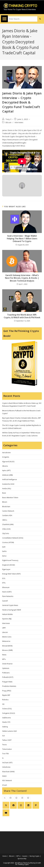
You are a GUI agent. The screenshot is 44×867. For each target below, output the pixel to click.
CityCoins (5, 533)
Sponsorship (22, 858)
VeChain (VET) (7, 762)
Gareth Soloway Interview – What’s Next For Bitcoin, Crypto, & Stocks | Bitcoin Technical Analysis (22, 278)
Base (4, 493)
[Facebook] (13, 805)
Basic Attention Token (10, 497)
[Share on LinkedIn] (22, 798)
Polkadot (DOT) (7, 677)
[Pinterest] (35, 805)
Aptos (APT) (6, 470)
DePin (4, 551)
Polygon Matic (7, 682)
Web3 (4, 776)
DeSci (4, 556)
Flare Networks (7, 596)
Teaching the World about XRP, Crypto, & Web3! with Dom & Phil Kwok (22, 316)
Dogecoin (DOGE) (8, 565)
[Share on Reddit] (28, 798)
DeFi (3, 547)
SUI (3, 736)
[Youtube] (6, 812)
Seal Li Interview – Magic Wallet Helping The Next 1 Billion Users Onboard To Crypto (22, 238)
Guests (24, 856)
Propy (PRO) (6, 691)
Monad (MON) (7, 646)
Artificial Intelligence (9, 479)
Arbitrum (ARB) (7, 475)
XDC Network (7, 780)
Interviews (19, 122)
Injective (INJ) (6, 619)
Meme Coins (6, 637)
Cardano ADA (7, 515)
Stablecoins (6, 717)
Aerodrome (6, 452)
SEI (3, 704)
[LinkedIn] (28, 805)
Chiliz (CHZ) (6, 529)
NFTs (4, 659)
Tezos (4, 744)
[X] (6, 805)
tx (3, 758)
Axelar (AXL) (6, 488)
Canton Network (8, 511)
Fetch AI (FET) (6, 592)
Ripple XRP (6, 695)
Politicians (6, 673)
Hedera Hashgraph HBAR (11, 610)
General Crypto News (10, 605)
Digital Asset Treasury (10, 560)
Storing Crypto (34, 856)
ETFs (4, 583)
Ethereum (5, 587)
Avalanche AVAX (8, 484)
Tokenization (7, 749)
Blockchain (6, 506)
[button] (4, 18)
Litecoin (5, 632)
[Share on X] (4, 798)
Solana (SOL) (7, 708)
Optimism (5, 668)
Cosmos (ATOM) (8, 542)
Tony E (8, 119)
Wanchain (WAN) (8, 771)
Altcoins (5, 466)
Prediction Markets (9, 686)
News (4, 655)
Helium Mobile (7, 614)
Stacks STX (6, 722)
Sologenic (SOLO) (8, 713)
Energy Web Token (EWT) (11, 574)
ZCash (4, 785)
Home (4, 856)
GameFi (5, 601)
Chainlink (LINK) (7, 524)
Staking (5, 727)
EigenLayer (6, 569)
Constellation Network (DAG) (12, 538)
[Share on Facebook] (10, 798)
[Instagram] (20, 805)
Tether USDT (6, 740)
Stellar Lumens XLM (9, 731)
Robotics (5, 699)
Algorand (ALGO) (8, 461)
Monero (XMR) (7, 650)
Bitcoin (8, 122)
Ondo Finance (7, 664)
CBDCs (4, 520)
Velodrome (6, 767)
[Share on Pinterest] (16, 798)
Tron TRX (5, 753)
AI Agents (5, 457)
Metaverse (6, 641)
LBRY (4, 628)
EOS (3, 578)
